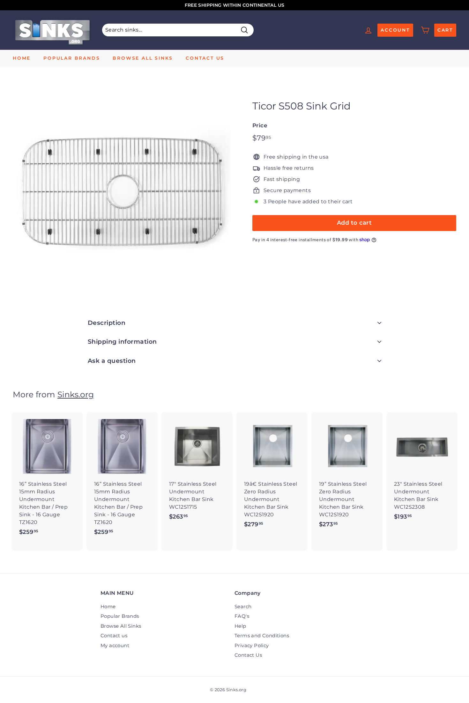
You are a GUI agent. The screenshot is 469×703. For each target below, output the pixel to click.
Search (242, 606)
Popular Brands (71, 58)
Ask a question (112, 360)
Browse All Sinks (143, 58)
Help (240, 626)
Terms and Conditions (261, 635)
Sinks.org (75, 394)
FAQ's (241, 616)
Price (259, 125)
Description (106, 322)
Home (22, 58)
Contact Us (248, 655)
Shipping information (122, 341)
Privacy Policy (251, 645)
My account (114, 645)
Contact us (205, 58)
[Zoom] (122, 192)
